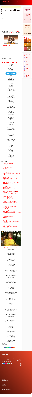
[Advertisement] (16, 198)
